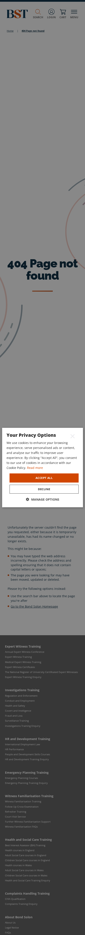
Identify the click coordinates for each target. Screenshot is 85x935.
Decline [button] (44, 489)
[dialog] (42, 467)
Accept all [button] (44, 478)
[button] (42, 499)
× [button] (72, 436)
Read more (35, 468)
